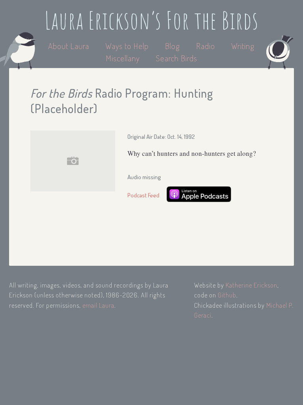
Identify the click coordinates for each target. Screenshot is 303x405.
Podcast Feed (143, 195)
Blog (172, 45)
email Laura (98, 305)
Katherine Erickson (251, 285)
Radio (206, 45)
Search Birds (176, 58)
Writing (242, 45)
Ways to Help (128, 45)
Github (227, 295)
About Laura (69, 45)
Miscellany (123, 58)
